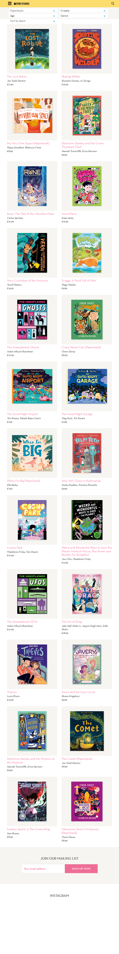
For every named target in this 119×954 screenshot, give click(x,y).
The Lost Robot (16, 76)
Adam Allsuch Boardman (20, 351)
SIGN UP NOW (81, 868)
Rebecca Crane (33, 147)
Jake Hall (66, 625)
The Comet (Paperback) (77, 759)
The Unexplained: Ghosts (23, 347)
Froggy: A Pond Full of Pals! (79, 280)
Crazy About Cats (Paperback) (81, 347)
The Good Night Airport (22, 414)
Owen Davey (68, 351)
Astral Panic (69, 214)
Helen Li (76, 625)
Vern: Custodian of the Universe (27, 280)
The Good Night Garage (77, 414)
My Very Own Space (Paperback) (28, 143)
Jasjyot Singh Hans (91, 625)
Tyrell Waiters (14, 284)
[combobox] (33, 10)
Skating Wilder (71, 76)
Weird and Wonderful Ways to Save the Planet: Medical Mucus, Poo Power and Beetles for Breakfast (87, 551)
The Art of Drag (72, 622)
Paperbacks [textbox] (17, 10)
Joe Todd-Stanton (16, 80)
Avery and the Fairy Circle (78, 692)
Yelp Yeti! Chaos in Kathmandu (81, 481)
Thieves (12, 692)
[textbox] (83, 10)
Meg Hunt (67, 418)
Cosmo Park (14, 547)
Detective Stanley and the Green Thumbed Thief (83, 145)
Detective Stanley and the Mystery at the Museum (31, 760)
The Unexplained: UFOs (22, 622)
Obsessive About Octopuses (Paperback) (80, 831)
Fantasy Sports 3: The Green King (28, 829)
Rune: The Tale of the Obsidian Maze (30, 214)
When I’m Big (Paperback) (23, 481)
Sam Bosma (13, 833)
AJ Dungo (85, 80)
